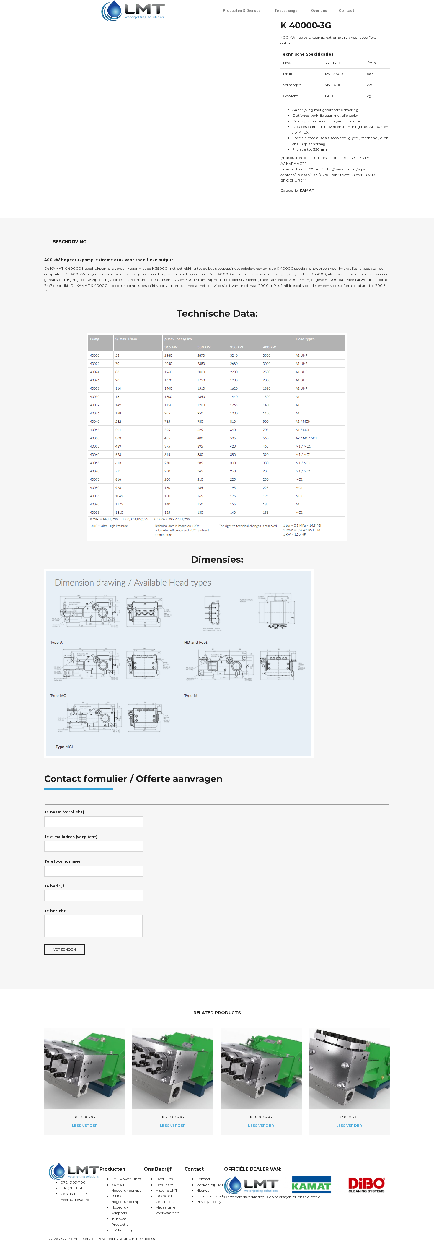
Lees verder (85, 1125)
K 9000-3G (349, 1117)
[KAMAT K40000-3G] (159, 79)
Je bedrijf (54, 886)
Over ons (319, 11)
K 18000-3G (261, 1117)
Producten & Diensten (242, 11)
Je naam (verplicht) (64, 812)
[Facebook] (218, 1240)
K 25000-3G (173, 1117)
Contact (346, 11)
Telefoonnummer (62, 861)
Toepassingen (286, 11)
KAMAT (307, 190)
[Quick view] (116, 1037)
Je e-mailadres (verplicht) (71, 837)
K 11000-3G (85, 1117)
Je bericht (55, 911)
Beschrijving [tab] (70, 241)
